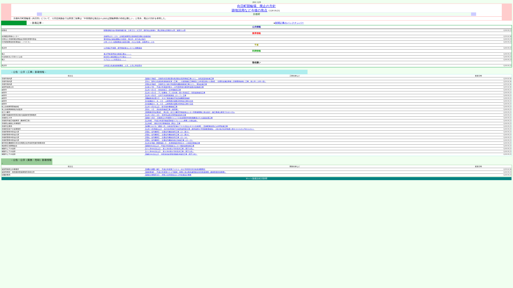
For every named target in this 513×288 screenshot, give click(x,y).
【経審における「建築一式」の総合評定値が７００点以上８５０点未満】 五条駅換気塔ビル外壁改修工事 (186, 126)
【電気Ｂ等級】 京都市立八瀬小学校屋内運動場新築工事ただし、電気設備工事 (175, 84)
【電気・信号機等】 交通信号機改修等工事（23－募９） (167, 132)
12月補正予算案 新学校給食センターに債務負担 (123, 48)
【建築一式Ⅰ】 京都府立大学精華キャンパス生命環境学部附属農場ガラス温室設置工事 (178, 118)
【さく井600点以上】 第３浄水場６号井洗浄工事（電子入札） (169, 151)
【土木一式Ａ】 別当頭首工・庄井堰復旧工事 (162, 90)
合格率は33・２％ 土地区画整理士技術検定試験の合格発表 (127, 36)
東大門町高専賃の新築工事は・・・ (117, 54)
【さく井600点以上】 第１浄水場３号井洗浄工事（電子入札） (169, 149)
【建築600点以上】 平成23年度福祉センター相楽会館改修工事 (169, 146)
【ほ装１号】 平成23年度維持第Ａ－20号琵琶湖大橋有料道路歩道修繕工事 (174, 87)
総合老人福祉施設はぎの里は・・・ (117, 57)
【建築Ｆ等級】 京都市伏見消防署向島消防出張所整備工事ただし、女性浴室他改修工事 (179, 79)
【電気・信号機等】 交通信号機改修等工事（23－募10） (167, 135)
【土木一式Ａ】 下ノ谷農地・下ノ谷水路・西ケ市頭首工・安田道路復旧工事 (174, 93)
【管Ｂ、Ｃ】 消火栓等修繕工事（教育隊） (161, 109)
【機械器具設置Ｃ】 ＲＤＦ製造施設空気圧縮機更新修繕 (167, 98)
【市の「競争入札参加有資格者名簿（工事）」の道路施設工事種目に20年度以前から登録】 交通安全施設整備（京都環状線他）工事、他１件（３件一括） (205, 81)
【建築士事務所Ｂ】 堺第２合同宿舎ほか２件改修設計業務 (167, 175)
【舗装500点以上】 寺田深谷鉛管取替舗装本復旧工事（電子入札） (171, 154)
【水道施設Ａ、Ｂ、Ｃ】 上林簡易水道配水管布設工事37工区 (168, 104)
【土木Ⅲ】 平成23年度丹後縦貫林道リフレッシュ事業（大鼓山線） (171, 121)
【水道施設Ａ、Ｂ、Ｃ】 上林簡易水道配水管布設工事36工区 (168, 101)
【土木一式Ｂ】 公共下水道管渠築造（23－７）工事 (165, 95)
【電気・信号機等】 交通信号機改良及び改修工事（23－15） (168, 140)
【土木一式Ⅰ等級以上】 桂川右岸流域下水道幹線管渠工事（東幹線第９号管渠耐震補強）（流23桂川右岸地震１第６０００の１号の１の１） (199, 129)
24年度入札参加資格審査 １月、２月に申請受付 (123, 66)
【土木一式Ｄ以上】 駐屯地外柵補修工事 (160, 107)
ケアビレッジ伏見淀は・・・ (115, 60)
